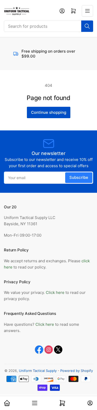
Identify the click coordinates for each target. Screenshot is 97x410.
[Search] (87, 26)
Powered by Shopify (76, 371)
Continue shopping (48, 112)
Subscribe (78, 177)
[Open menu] (87, 11)
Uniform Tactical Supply (38, 371)
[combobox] (48, 26)
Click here (55, 292)
